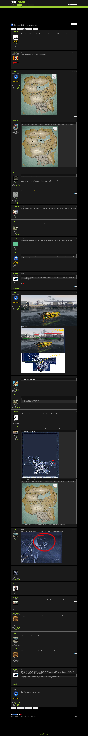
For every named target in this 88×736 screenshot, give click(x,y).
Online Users (30, 6)
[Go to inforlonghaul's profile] (15, 212)
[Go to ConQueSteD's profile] (15, 37)
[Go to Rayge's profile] (15, 228)
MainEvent (15, 172)
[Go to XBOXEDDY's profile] (15, 126)
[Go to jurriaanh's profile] (15, 417)
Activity (25, 4)
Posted (24, 31)
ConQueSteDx (18, 46)
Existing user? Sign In (73, 1)
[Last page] (37, 29)
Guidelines (21, 6)
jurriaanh (16, 411)
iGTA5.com (13, 4)
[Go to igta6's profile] (15, 244)
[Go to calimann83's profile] (15, 432)
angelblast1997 (15, 583)
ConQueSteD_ (17, 45)
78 (33, 28)
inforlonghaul (16, 206)
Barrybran (16, 188)
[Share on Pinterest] (21, 714)
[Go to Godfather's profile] (15, 279)
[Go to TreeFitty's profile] (15, 58)
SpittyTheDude (15, 567)
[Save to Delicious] (16, 714)
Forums (19, 4)
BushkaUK (17, 87)
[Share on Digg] (14, 714)
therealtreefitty (18, 67)
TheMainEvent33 (17, 185)
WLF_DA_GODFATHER (16, 288)
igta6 (16, 238)
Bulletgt (16, 529)
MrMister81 (15, 377)
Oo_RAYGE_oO (17, 234)
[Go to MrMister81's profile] (15, 383)
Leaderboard (31, 4)
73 (24, 28)
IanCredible (17, 630)
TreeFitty (16, 52)
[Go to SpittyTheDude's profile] (15, 572)
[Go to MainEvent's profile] (15, 178)
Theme (44, 733)
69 (17, 28)
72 (22, 28)
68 (15, 28)
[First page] (11, 29)
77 (31, 28)
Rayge (15, 221)
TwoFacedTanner (16, 613)
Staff (25, 6)
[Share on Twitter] (11, 714)
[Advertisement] (29, 16)
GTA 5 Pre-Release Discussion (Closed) (31, 25)
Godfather (15, 273)
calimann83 (15, 426)
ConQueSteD (16, 31)
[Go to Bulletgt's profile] (15, 535)
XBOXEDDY (15, 120)
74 (26, 28)
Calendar (16, 6)
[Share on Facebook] (13, 714)
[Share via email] (19, 714)
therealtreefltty (17, 66)
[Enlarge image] (34, 190)
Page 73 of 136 (41, 28)
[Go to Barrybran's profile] (15, 194)
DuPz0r (16, 25)
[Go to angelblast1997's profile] (15, 588)
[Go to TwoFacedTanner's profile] (15, 618)
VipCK (17, 439)
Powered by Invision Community (44, 734)
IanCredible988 (16, 626)
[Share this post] (76, 31)
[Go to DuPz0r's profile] (12, 24)
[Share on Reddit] (17, 714)
